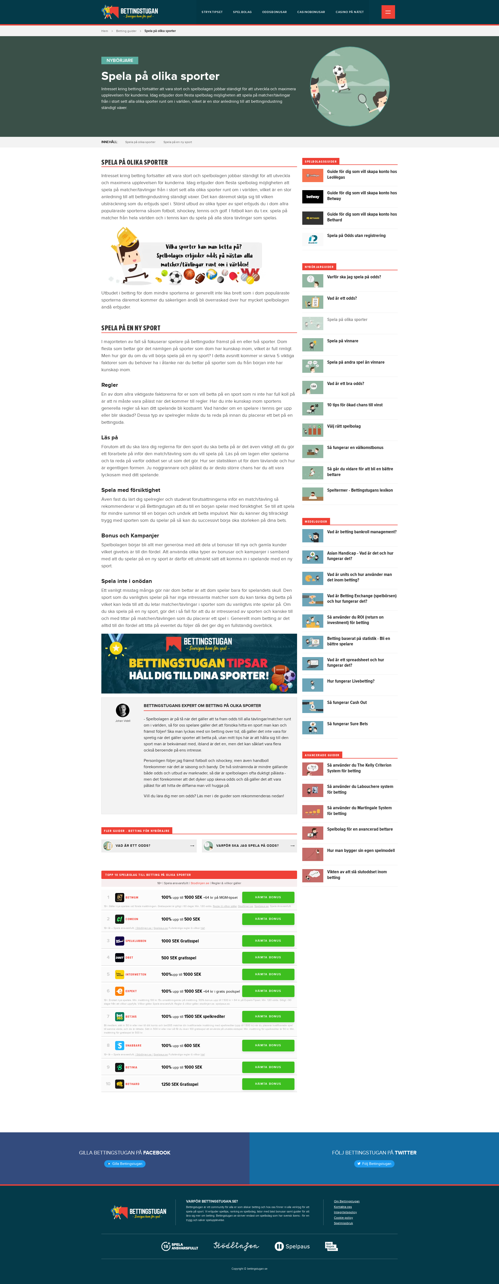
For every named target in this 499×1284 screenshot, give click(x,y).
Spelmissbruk (343, 1223)
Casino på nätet (350, 12)
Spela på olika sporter (140, 142)
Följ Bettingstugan (376, 1164)
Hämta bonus (268, 897)
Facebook (156, 1153)
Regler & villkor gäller (225, 906)
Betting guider (126, 31)
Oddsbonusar (274, 12)
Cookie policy (343, 1217)
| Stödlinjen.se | (144, 928)
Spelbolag (242, 12)
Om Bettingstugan (347, 1201)
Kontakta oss (343, 1207)
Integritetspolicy (345, 1212)
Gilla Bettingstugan (126, 1164)
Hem (104, 31)
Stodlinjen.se (200, 883)
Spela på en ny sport (177, 142)
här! (203, 928)
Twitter (406, 1153)
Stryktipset (212, 12)
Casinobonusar (311, 12)
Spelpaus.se (261, 906)
